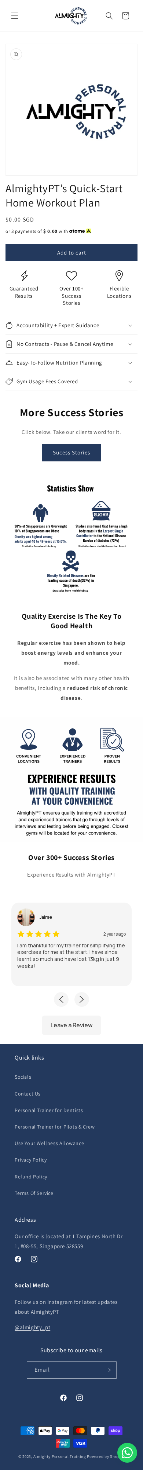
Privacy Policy (31, 1159)
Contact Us (28, 1093)
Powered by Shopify (106, 1456)
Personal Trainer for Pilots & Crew (55, 1126)
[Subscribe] (108, 1370)
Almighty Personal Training (59, 1456)
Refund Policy (31, 1176)
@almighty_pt (32, 1327)
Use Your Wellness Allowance (49, 1143)
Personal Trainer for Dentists (49, 1110)
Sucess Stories (71, 452)
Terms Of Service (34, 1193)
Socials (23, 1077)
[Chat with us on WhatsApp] (127, 1453)
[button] (15, 16)
